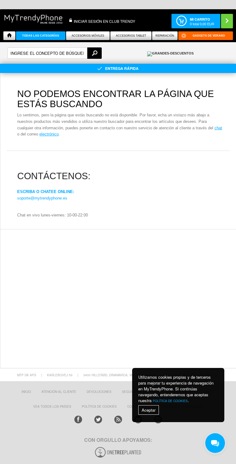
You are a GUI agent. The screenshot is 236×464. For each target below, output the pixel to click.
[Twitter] (98, 419)
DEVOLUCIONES (99, 391)
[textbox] (54, 53)
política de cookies (170, 401)
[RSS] (118, 419)
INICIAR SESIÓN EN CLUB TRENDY (104, 21)
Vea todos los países (52, 406)
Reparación (164, 35)
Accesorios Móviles (88, 35)
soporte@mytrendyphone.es (42, 198)
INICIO (26, 391)
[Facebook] (78, 419)
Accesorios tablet (131, 35)
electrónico (49, 134)
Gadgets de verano (209, 35)
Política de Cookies (99, 406)
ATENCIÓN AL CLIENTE (58, 391)
